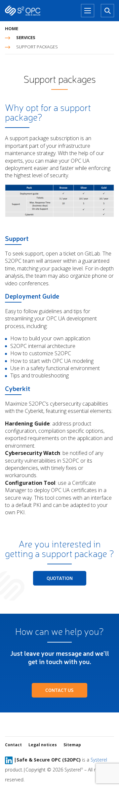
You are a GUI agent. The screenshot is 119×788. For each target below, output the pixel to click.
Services (25, 37)
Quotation (60, 578)
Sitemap (72, 745)
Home (11, 28)
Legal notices (42, 745)
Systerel (99, 760)
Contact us (59, 690)
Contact (13, 745)
